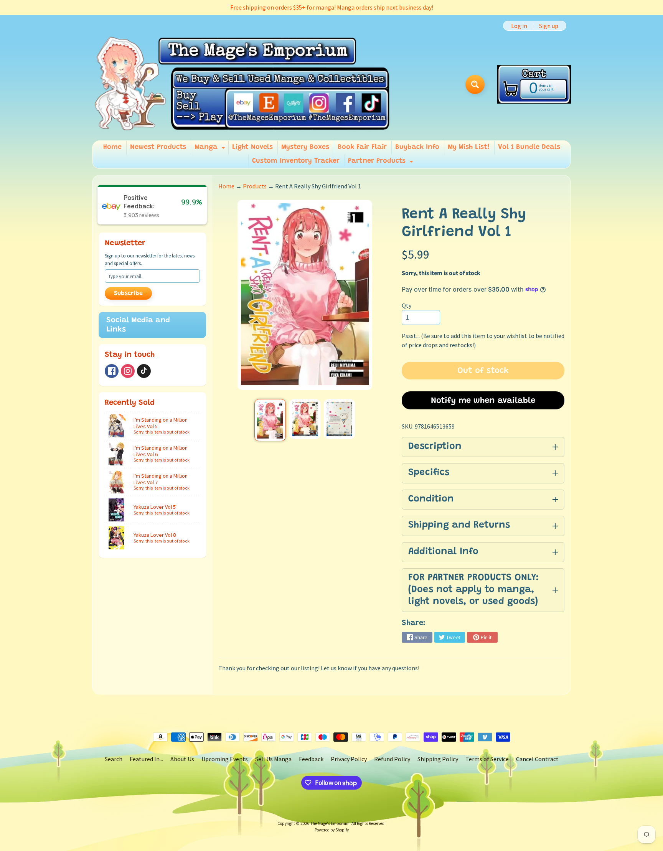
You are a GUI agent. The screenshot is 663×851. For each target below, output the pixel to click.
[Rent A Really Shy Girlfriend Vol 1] (269, 420)
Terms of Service (487, 759)
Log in (519, 26)
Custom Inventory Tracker (296, 161)
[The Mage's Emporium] (242, 84)
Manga (211, 149)
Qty (406, 305)
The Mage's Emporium (330, 823)
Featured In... (146, 759)
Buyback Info (417, 147)
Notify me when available (483, 401)
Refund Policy (392, 759)
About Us (182, 759)
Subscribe (128, 293)
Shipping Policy (437, 759)
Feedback (311, 759)
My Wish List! (469, 147)
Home (112, 147)
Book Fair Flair (362, 147)
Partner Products (381, 163)
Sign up (548, 26)
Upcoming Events (224, 759)
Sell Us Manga (273, 759)
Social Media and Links (138, 325)
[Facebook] (112, 371)
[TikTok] (144, 371)
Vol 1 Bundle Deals (529, 147)
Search (113, 759)
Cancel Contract (537, 759)
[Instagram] (128, 371)
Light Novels (252, 147)
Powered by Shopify (332, 830)
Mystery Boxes (305, 147)
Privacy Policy (349, 759)
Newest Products (158, 147)
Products (255, 186)
